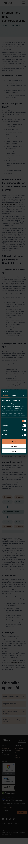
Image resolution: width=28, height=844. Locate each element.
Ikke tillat (14, 451)
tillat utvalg (14, 446)
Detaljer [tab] (14, 395)
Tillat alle (14, 441)
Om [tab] (23, 395)
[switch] (24, 425)
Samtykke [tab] (5, 395)
